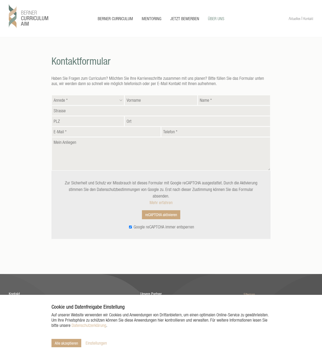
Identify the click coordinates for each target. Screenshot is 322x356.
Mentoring (151, 18)
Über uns (216, 18)
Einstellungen (96, 342)
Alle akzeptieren (66, 343)
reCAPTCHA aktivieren (161, 214)
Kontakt (308, 18)
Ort (129, 120)
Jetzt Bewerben (184, 18)
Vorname (134, 99)
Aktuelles (294, 18)
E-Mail (60, 130)
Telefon (170, 130)
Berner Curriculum (115, 18)
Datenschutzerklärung (89, 325)
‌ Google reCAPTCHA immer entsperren (163, 226)
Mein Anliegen (65, 141)
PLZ (57, 120)
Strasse (60, 109)
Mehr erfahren (161, 202)
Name (206, 99)
